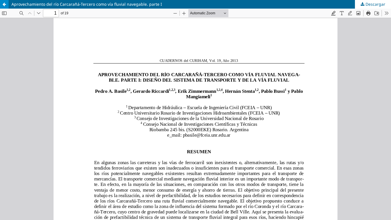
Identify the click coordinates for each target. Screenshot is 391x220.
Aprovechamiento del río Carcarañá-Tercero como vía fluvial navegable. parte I (86, 4)
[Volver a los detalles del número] (4, 4)
